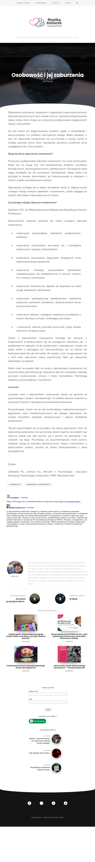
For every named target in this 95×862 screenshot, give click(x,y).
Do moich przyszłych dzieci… (15, 600)
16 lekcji (73, 599)
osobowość (15, 484)
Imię (30, 699)
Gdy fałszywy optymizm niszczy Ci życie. (40, 768)
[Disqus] (47, 522)
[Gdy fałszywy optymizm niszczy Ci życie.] (56, 767)
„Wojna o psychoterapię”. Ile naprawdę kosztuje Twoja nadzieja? (39, 740)
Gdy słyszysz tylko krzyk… (39, 753)
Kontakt (56, 3)
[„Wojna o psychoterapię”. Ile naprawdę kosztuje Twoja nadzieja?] (56, 739)
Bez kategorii (47, 69)
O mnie (68, 3)
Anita (15, 576)
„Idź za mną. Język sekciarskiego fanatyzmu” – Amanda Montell (69, 666)
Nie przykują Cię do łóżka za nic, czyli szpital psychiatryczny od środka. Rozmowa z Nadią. (69, 636)
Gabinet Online (23, 3)
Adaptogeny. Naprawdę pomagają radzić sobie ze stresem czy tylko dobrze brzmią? (26, 636)
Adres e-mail (33, 691)
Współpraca (41, 3)
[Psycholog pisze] (47, 22)
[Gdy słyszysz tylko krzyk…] (56, 753)
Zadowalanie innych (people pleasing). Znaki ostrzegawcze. (25, 666)
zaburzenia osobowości (38, 484)
